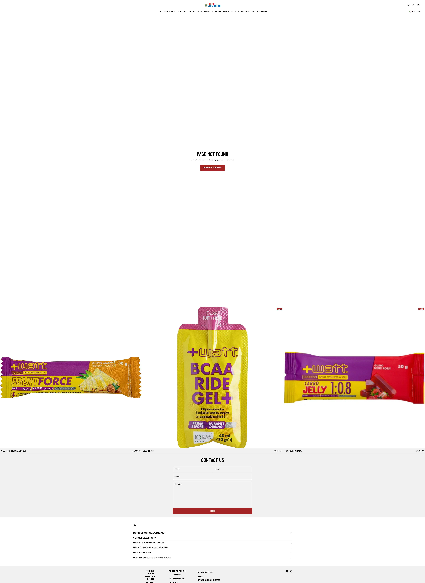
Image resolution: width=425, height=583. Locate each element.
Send (212, 511)
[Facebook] (287, 571)
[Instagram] (291, 571)
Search (200, 577)
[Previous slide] (145, 377)
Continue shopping (212, 168)
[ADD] (138, 445)
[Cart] (418, 5)
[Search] (408, 5)
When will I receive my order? (144, 538)
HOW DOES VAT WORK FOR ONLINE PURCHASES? (149, 533)
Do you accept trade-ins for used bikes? (148, 542)
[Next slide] (280, 377)
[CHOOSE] (280, 445)
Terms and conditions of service (209, 580)
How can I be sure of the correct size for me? (150, 547)
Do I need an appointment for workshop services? (152, 557)
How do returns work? (142, 552)
